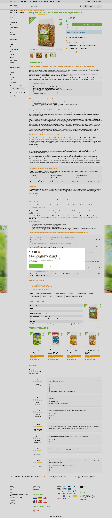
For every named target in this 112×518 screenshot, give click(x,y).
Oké (36, 266)
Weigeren (50, 266)
